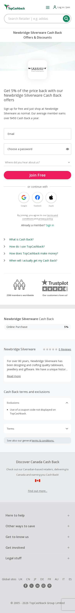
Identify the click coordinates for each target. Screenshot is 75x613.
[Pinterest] (49, 586)
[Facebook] (25, 586)
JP (35, 579)
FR (49, 579)
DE (42, 579)
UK (20, 579)
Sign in (50, 225)
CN (28, 579)
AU (56, 579)
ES (70, 579)
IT (63, 579)
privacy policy (45, 218)
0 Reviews (65, 349)
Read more (14, 376)
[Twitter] (31, 586)
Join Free (37, 175)
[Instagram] (43, 586)
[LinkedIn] (37, 586)
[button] (47, 7)
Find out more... (37, 491)
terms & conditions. (43, 440)
